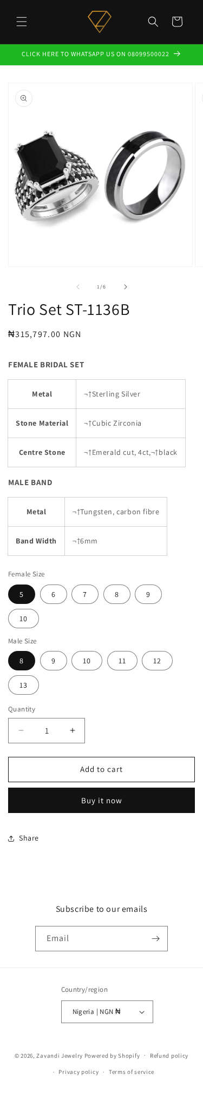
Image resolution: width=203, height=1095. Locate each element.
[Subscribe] (155, 938)
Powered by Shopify (112, 1055)
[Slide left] (78, 287)
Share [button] (29, 838)
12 (157, 661)
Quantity (21, 709)
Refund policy (169, 1055)
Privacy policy (78, 1072)
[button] (22, 21)
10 (23, 618)
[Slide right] (125, 287)
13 (23, 685)
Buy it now (101, 800)
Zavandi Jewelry (59, 1055)
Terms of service (131, 1072)
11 (122, 661)
